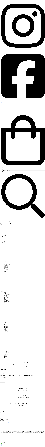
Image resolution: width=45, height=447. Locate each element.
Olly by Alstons (5, 274)
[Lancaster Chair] (4, 419)
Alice (4, 245)
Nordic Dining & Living (7, 348)
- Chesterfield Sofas (6, 227)
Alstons (4, 238)
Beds (4, 304)
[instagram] (23, 50)
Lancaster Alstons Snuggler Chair (4, 417)
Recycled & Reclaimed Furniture (7, 352)
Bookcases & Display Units (7, 294)
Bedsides (5, 305)
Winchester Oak (5, 353)
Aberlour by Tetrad (6, 243)
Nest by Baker (5, 273)
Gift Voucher (5, 328)
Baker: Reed (5, 321)
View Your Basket (19, 366)
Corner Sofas (6, 230)
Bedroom (3, 303)
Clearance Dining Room (5, 286)
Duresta (4, 239)
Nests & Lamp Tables (6, 300)
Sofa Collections (4, 242)
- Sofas (3, 226)
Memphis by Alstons (6, 269)
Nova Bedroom (6, 350)
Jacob (4, 262)
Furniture (2, 291)
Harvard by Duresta (6, 259)
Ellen (4, 257)
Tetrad (4, 241)
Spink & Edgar (5, 240)
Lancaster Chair (2, 420)
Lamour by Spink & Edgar (7, 264)
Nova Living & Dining (7, 351)
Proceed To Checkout (25, 366)
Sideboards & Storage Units (7, 301)
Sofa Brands (3, 237)
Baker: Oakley (5, 317)
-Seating (8, 364)
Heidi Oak (5, 329)
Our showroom (10, 432)
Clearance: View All (4, 290)
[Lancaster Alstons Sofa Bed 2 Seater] (9, 412)
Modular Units (6, 231)
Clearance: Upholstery (5, 289)
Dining (5, 334)
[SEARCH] (10, 221)
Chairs (3, 236)
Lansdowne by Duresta (6, 266)
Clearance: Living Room (5, 288)
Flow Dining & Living (7, 327)
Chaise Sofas (6, 229)
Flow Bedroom (6, 326)
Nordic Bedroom (7, 347)
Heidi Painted (5, 332)
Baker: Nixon (5, 320)
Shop (6, 364)
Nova (4, 349)
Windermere (5, 355)
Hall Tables (5, 299)
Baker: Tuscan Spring (6, 322)
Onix (4, 275)
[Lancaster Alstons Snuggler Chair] (9, 416)
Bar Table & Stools (6, 293)
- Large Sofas (5, 232)
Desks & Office (5, 296)
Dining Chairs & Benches (6, 297)
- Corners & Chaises (6, 228)
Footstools (5, 234)
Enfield (4, 324)
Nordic (4, 346)
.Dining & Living (4, 292)
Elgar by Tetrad (5, 256)
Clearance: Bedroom (4, 287)
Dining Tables (5, 298)
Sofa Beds (5, 235)
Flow (4, 325)
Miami (4, 270)
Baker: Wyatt (5, 323)
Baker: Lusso (5, 319)
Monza (4, 272)
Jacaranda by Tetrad (6, 261)
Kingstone (5, 263)
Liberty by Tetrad (6, 267)
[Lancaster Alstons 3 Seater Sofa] (8, 422)
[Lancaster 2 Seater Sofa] (1, 371)
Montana (5, 271)
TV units (4, 302)
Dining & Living (6, 316)
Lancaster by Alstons (6, 265)
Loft (4, 268)
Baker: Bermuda (5, 318)
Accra (4, 244)
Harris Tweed (5, 258)
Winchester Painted (6, 354)
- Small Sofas (5, 233)
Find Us (2, 358)
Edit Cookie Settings (17, 440)
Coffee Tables (5, 295)
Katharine (5, 335)
